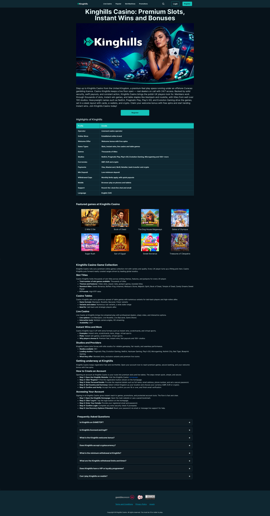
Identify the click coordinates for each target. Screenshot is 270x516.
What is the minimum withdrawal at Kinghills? (100, 453)
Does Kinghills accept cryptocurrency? (98, 445)
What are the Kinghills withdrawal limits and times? (103, 461)
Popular (118, 4)
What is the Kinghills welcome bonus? (97, 438)
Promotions (143, 4)
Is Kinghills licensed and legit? (93, 430)
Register (187, 4)
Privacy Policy (141, 504)
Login (175, 4)
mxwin (152, 504)
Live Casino (107, 4)
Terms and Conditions (124, 504)
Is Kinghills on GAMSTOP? (92, 422)
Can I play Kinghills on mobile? (93, 476)
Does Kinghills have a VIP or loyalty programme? (102, 468)
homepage (133, 377)
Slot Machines (130, 4)
